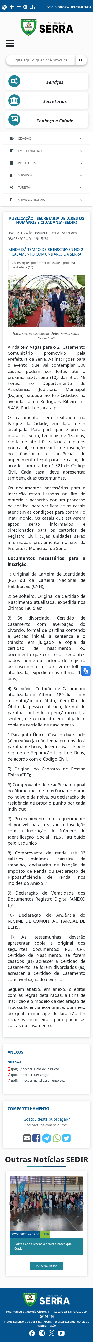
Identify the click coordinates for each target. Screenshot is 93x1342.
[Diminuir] (18, 7)
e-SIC (50, 7)
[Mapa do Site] (32, 7)
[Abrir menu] (10, 43)
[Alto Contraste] (25, 7)
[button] (11, 1203)
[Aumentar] (12, 7)
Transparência (81, 7)
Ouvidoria (62, 7)
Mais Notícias (46, 1265)
